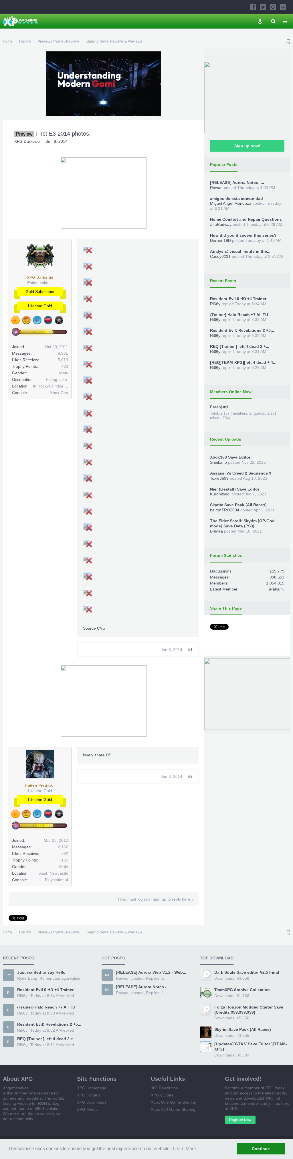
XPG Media (87, 1109)
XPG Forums (88, 1095)
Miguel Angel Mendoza (230, 203)
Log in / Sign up (260, 21)
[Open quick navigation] (288, 41)
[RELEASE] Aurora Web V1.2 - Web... (151, 972)
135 (64, 860)
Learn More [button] (184, 1148)
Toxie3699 (219, 478)
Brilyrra (216, 531)
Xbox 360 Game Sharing (173, 1109)
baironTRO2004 (224, 510)
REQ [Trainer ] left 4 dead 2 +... (239, 346)
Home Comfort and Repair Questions (246, 219)
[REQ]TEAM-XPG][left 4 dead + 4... (243, 362)
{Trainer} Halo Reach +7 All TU (239, 314)
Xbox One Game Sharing (173, 1102)
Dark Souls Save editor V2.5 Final (246, 972)
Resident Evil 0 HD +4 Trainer (238, 298)
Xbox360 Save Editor (230, 457)
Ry (9, 975)
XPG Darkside (27, 141)
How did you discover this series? (243, 235)
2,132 (63, 847)
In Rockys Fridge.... (50, 386)
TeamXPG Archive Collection (242, 989)
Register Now (240, 1120)
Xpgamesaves (16, 1088)
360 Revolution (164, 1088)
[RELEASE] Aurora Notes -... (237, 182)
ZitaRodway (220, 224)
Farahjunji (219, 407)
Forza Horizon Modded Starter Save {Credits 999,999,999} (248, 1010)
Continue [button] (261, 1148)
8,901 (63, 353)
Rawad (216, 187)
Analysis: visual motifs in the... (240, 251)
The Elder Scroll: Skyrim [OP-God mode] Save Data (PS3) (242, 523)
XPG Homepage (91, 1088)
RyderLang (27, 978)
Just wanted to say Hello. (42, 972)
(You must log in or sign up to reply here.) (155, 899)
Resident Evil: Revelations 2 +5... (242, 330)
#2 (190, 776)
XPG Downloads (91, 1102)
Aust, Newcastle (53, 873)
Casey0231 (220, 256)
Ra (107, 975)
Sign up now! (247, 146)
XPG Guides (162, 1095)
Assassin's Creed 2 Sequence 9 (240, 473)
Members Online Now (231, 391)
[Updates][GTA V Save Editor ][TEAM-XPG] (250, 1046)
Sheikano (218, 462)
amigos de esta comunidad (236, 198)
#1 (190, 649)
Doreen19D (220, 240)
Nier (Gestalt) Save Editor (234, 489)
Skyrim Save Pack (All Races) (238, 505)
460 (64, 366)
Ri (8, 992)
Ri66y (215, 304)
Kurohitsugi (220, 494)
